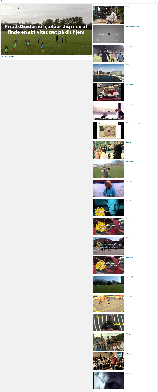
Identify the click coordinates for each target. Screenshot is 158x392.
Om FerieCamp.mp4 (128, 334)
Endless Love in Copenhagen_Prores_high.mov (132, 26)
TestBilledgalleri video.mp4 (129, 84)
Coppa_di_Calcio (128, 295)
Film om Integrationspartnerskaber (130, 276)
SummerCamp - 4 (128, 180)
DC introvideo (128, 353)
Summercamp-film (128, 142)
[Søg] (156, 1)
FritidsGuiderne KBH (129, 45)
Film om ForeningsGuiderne (130, 161)
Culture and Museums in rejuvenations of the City (133, 123)
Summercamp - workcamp (129, 257)
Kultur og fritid (2, 57)
